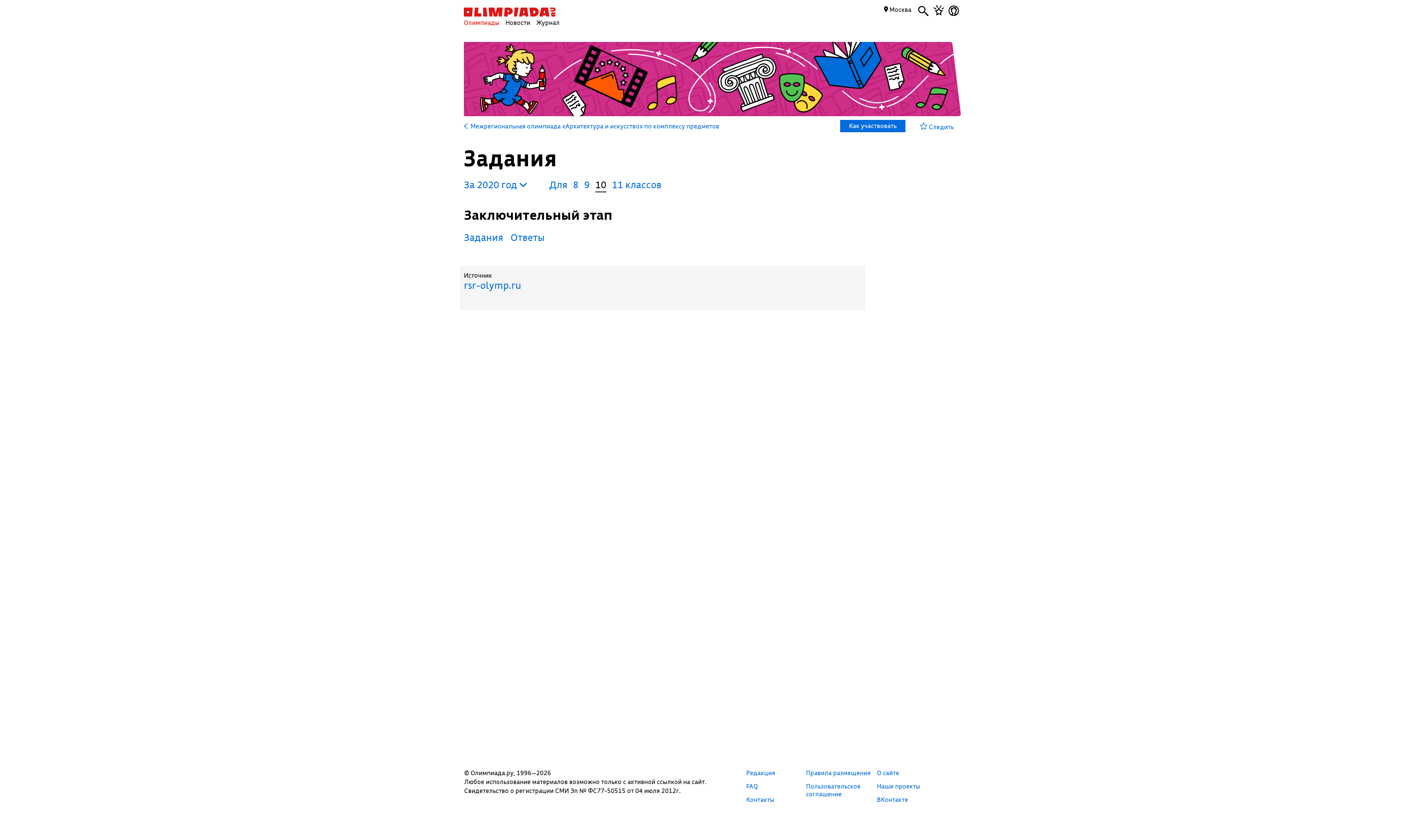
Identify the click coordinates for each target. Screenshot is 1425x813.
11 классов (637, 185)
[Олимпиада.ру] (510, 12)
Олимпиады (481, 22)
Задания (483, 237)
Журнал (548, 22)
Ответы (528, 237)
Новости (517, 22)
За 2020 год (492, 185)
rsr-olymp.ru (492, 285)
